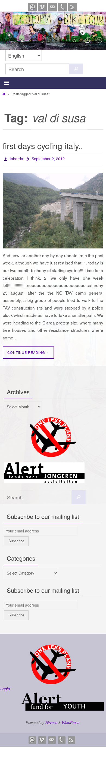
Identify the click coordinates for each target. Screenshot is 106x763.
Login (5, 687)
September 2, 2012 (48, 158)
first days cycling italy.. (43, 146)
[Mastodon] (32, 7)
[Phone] (62, 7)
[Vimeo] (42, 7)
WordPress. (71, 721)
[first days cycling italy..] (53, 209)
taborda (16, 158)
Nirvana (51, 721)
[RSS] (72, 7)
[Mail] (52, 7)
